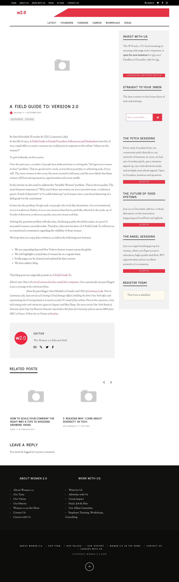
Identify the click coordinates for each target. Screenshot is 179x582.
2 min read (29, 119)
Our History (20, 504)
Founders (67, 22)
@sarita (54, 314)
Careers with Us (22, 517)
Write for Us (75, 490)
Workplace (113, 22)
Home (13, 3)
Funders (83, 22)
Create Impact (76, 499)
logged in (29, 452)
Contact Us (73, 3)
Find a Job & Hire (78, 504)
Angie (12, 429)
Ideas (127, 22)
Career (97, 22)
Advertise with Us (78, 495)
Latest (52, 22)
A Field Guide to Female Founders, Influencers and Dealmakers (64, 141)
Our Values (19, 499)
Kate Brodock (69, 426)
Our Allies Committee (81, 508)
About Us (24, 3)
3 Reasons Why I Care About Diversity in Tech (82, 420)
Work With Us (38, 3)
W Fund (60, 3)
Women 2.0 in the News (26, 508)
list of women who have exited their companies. (56, 282)
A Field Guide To (61, 275)
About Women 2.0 (23, 490)
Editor (18, 112)
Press (51, 3)
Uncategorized (17, 119)
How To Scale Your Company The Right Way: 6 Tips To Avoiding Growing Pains (32, 422)
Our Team (18, 495)
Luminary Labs (95, 291)
